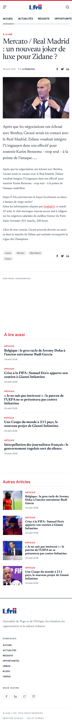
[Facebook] (6, 696)
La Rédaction (28, 69)
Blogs (6, 671)
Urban (6, 666)
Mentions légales (13, 718)
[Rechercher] (65, 7)
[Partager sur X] (62, 69)
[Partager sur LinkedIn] (67, 69)
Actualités (25, 18)
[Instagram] (33, 696)
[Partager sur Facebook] (57, 69)
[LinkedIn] (15, 696)
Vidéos (7, 676)
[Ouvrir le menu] (6, 7)
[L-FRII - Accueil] (36, 7)
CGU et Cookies (35, 718)
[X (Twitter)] (24, 696)
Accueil (8, 18)
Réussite (44, 18)
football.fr (49, 206)
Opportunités (11, 660)
